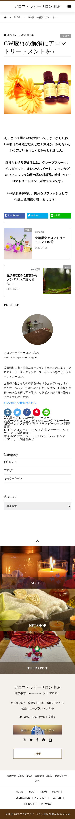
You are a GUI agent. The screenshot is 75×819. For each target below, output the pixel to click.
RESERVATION (22, 798)
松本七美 (29, 35)
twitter (35, 215)
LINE (57, 215)
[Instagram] (8, 412)
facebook (13, 215)
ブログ (65, 36)
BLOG (17, 17)
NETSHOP (40, 798)
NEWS (43, 792)
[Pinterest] (36, 412)
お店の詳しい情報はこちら (20, 403)
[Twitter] (17, 412)
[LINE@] (46, 412)
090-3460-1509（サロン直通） (37, 716)
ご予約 (37, 753)
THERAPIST (30, 804)
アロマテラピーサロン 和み (37, 6)
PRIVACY (46, 804)
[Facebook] (27, 412)
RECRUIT (56, 798)
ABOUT (32, 792)
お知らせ (10, 462)
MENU (55, 792)
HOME (19, 792)
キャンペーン (13, 478)
